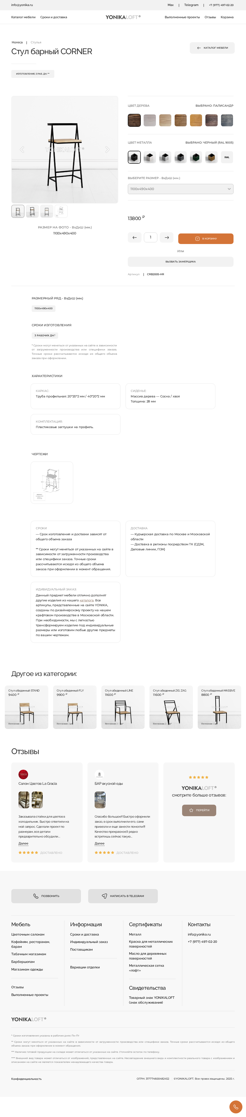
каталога (87, 600)
